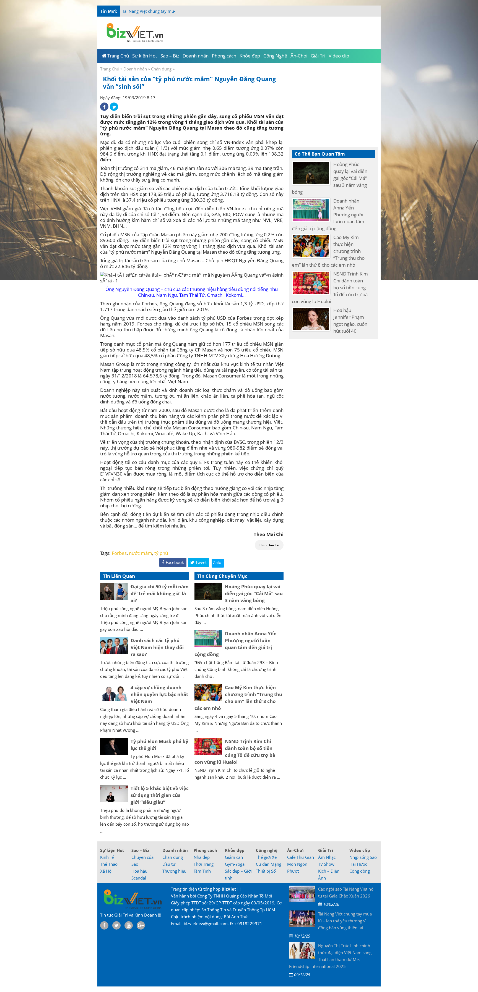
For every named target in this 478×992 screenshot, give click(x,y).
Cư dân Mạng (268, 864)
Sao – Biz (140, 850)
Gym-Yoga (235, 864)
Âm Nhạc (327, 857)
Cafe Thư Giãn (300, 857)
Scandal (138, 878)
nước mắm (140, 553)
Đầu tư (168, 864)
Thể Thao (109, 864)
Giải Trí (325, 850)
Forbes (119, 553)
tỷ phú (161, 553)
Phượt (293, 871)
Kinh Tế (107, 857)
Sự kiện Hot (112, 850)
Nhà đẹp (202, 857)
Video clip (359, 850)
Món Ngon (297, 864)
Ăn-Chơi (295, 850)
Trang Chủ (109, 69)
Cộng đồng (359, 871)
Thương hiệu (174, 871)
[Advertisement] (403, 110)
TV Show (326, 864)
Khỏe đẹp (235, 850)
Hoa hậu (139, 871)
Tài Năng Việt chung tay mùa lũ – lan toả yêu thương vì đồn (178, 11)
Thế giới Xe (266, 857)
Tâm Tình (202, 871)
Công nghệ (266, 850)
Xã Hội (106, 871)
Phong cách (205, 850)
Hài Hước (358, 864)
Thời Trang (204, 864)
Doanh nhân (135, 69)
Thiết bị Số (266, 871)
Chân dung (161, 69)
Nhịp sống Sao (363, 857)
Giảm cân (234, 857)
